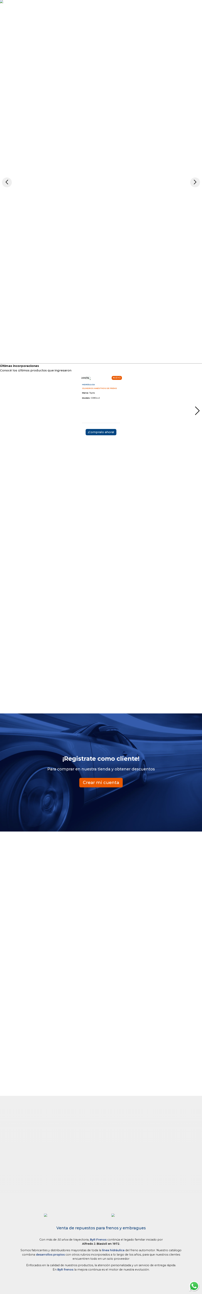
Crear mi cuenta (101, 782)
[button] (7, 182)
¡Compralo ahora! (101, 432)
